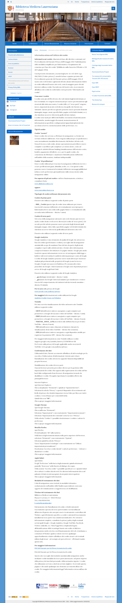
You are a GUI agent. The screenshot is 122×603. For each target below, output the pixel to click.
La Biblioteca (33, 44)
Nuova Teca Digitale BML (100, 54)
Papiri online (96, 91)
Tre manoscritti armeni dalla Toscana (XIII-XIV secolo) (101, 77)
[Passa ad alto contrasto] (8, 2)
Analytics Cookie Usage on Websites (48, 298)
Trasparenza (85, 2)
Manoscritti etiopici (98, 104)
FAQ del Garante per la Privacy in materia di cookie (53, 548)
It (68, 2)
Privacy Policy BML (14, 87)
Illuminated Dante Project (16, 121)
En (72, 2)
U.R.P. (10, 76)
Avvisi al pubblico (97, 2)
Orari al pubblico (13, 63)
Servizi (10, 72)
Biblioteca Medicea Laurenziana (37, 7)
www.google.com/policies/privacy (47, 291)
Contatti (107, 44)
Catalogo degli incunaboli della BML (102, 66)
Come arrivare (12, 59)
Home (77, 2)
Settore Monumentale (51, 44)
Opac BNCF (95, 87)
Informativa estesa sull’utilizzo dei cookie (18, 82)
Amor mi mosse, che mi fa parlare (19, 125)
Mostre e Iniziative (70, 44)
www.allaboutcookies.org (44, 184)
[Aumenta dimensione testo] (11, 2)
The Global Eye (97, 100)
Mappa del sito (109, 2)
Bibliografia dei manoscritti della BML (103, 60)
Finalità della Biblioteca (16, 55)
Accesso (10, 68)
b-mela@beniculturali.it (43, 503)
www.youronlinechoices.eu (44, 190)
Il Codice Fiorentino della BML (101, 96)
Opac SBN (95, 83)
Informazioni (89, 44)
